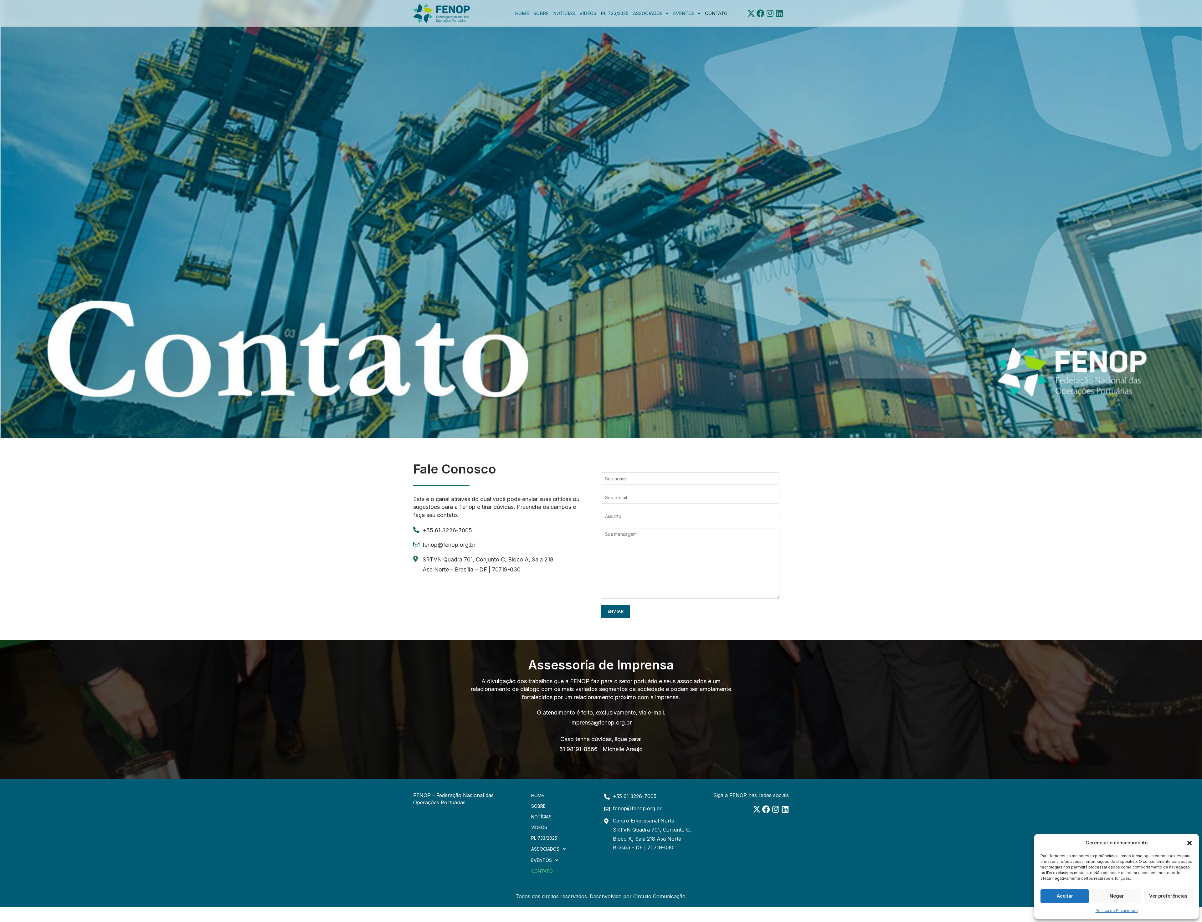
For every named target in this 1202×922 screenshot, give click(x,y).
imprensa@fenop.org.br (601, 722)
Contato (716, 13)
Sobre (541, 13)
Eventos (684, 13)
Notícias (564, 13)
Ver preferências (1168, 896)
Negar (1117, 896)
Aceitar (1065, 896)
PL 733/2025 (615, 13)
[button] (1189, 842)
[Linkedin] (779, 13)
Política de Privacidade (1117, 910)
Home (522, 13)
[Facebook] (760, 13)
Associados (648, 13)
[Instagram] (770, 13)
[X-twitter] (751, 13)
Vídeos (587, 13)
